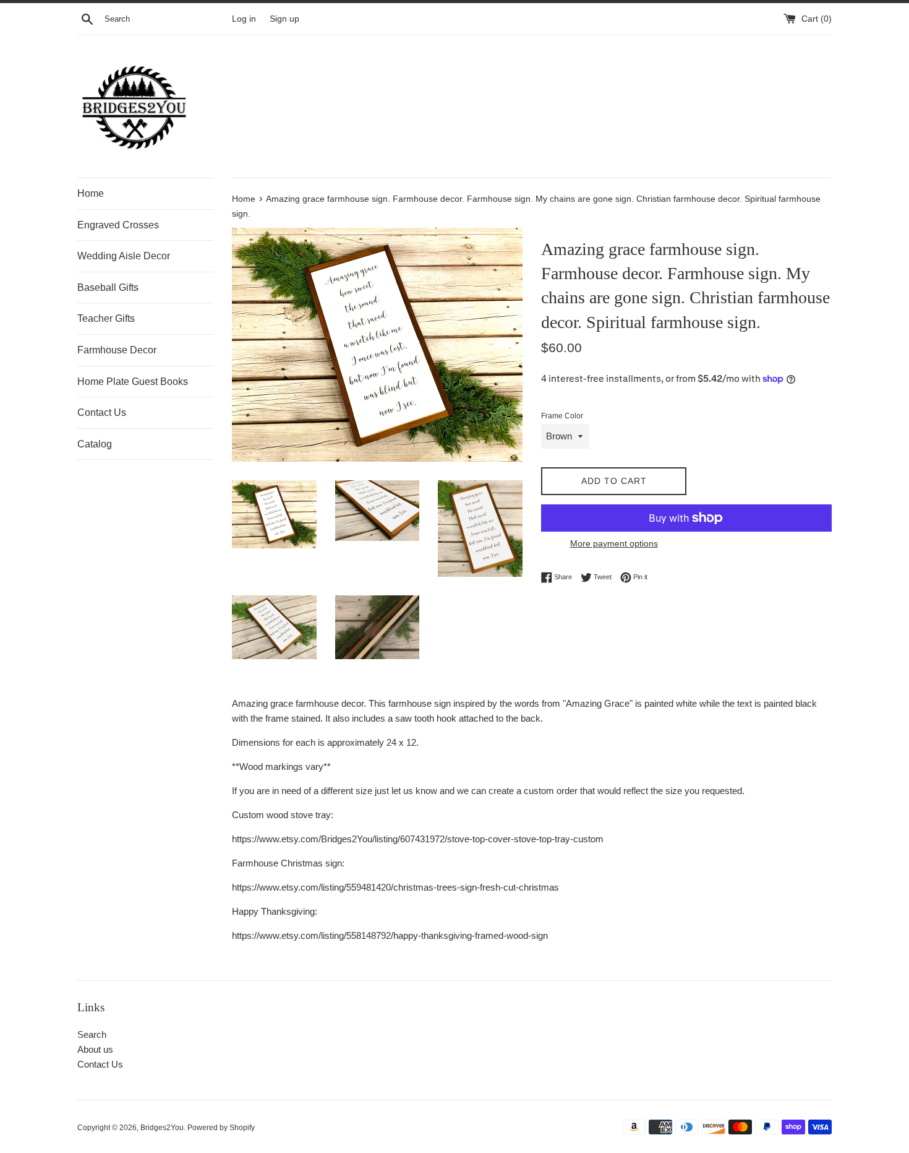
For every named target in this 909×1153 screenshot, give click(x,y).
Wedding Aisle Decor (123, 256)
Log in (244, 19)
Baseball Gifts (108, 287)
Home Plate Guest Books (132, 381)
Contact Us (101, 412)
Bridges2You (162, 1127)
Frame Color (562, 416)
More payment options (614, 543)
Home (90, 193)
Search (91, 1034)
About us (95, 1049)
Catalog (94, 444)
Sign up (284, 19)
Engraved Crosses (118, 225)
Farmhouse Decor (116, 350)
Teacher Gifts (106, 318)
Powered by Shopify (221, 1127)
